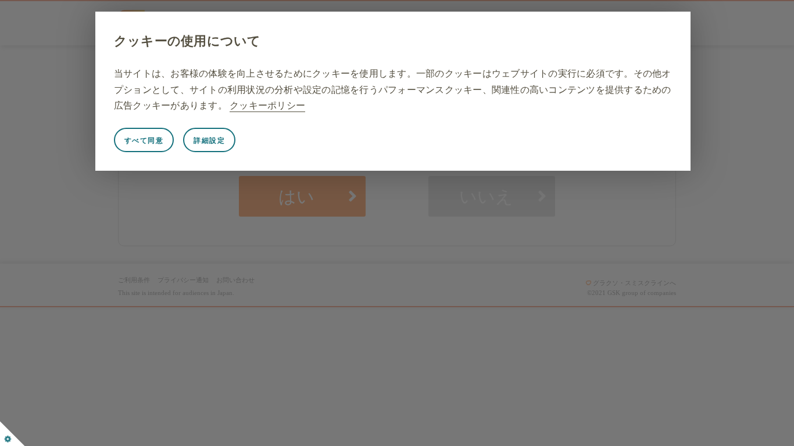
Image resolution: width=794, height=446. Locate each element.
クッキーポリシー (267, 105)
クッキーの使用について (187, 41)
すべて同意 (144, 140)
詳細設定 (209, 140)
